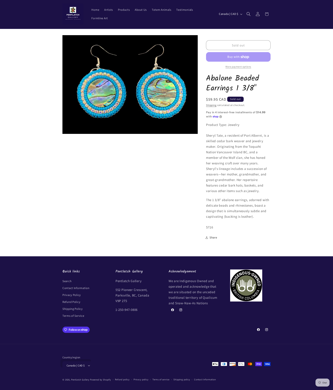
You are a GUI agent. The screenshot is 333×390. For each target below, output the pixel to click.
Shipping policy (181, 379)
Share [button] (213, 237)
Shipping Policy (72, 309)
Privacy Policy (71, 295)
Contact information (205, 379)
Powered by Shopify (100, 379)
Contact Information (75, 288)
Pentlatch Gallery (80, 379)
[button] (248, 14)
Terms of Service (73, 316)
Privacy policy (141, 379)
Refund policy (122, 379)
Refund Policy (71, 302)
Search (66, 281)
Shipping (211, 105)
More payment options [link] (238, 66)
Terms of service (160, 379)
